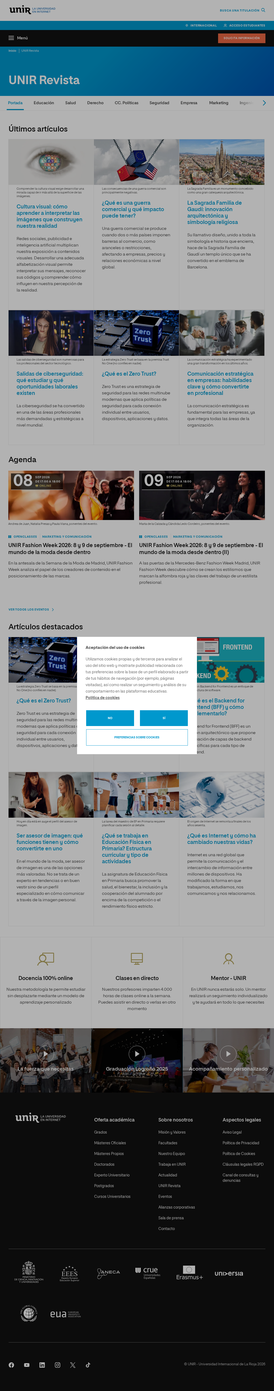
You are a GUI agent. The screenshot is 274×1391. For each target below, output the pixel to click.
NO (110, 718)
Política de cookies (103, 698)
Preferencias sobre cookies (136, 737)
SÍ (164, 718)
